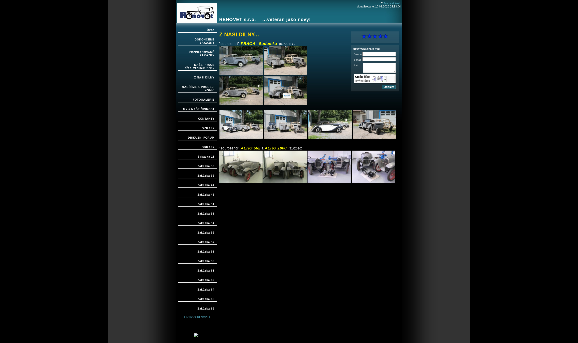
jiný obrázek (362, 80)
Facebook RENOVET (197, 317)
